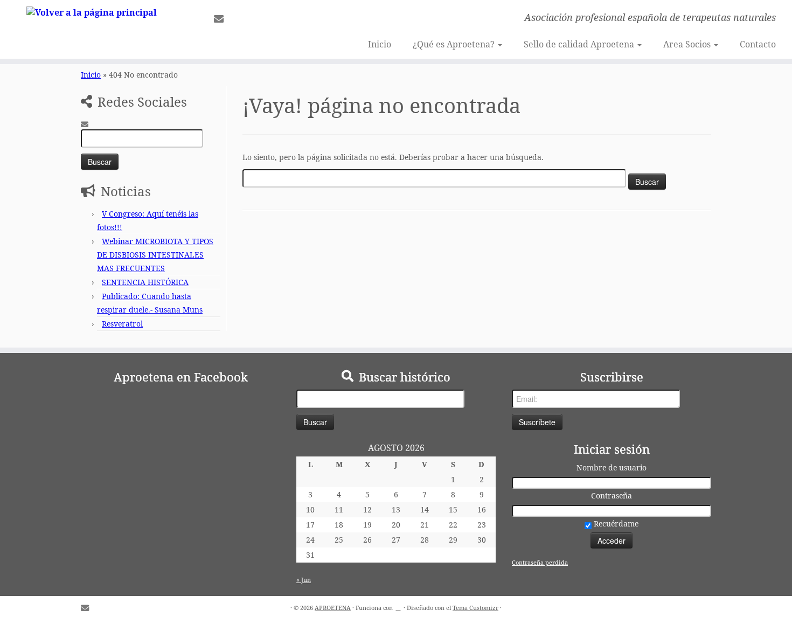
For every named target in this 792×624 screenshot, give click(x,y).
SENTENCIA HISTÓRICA (145, 282)
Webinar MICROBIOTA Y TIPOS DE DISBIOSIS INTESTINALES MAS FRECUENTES (155, 254)
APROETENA (333, 608)
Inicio (379, 44)
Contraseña (611, 495)
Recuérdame (615, 523)
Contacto (758, 44)
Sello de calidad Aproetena (580, 44)
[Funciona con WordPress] (398, 605)
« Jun (303, 580)
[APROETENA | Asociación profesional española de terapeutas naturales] (91, 11)
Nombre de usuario (611, 467)
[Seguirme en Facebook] (238, 18)
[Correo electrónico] (222, 18)
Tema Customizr (475, 608)
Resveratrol (122, 323)
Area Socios (688, 44)
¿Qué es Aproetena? (455, 44)
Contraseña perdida (540, 562)
